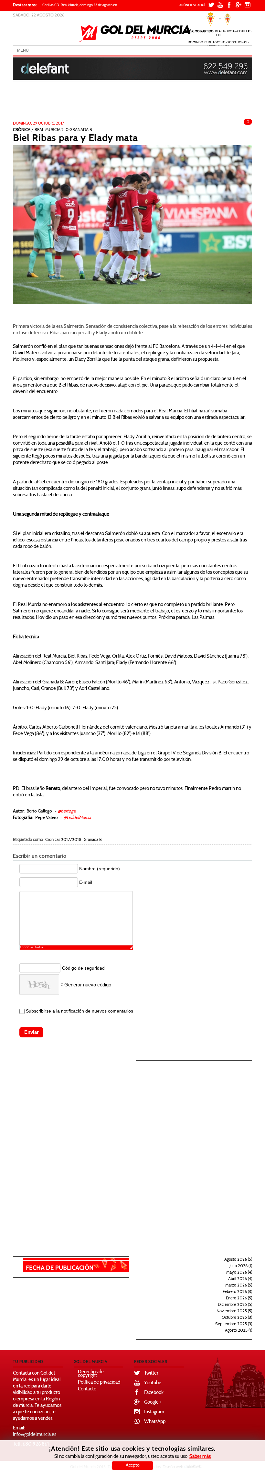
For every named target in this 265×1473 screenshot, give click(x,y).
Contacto (87, 1389)
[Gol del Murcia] (134, 33)
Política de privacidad (99, 1382)
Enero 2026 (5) (239, 1298)
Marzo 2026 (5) (238, 1285)
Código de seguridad (83, 968)
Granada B (93, 840)
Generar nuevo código (87, 984)
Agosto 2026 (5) (238, 1259)
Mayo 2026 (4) (239, 1272)
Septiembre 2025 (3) (233, 1324)
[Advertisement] (122, 103)
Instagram (154, 1412)
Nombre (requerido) (99, 868)
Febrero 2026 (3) (237, 1292)
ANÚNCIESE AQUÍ (192, 5)
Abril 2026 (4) (240, 1279)
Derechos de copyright (91, 1374)
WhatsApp (154, 1421)
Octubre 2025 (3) (237, 1318)
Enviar (31, 1032)
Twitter (151, 1373)
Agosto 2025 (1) (238, 1330)
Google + (153, 1402)
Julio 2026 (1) (240, 1266)
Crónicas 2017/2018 (63, 840)
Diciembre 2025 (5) (235, 1305)
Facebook (154, 1392)
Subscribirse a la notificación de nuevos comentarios (79, 1011)
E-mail (85, 882)
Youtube (152, 1383)
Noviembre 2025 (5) (234, 1311)
